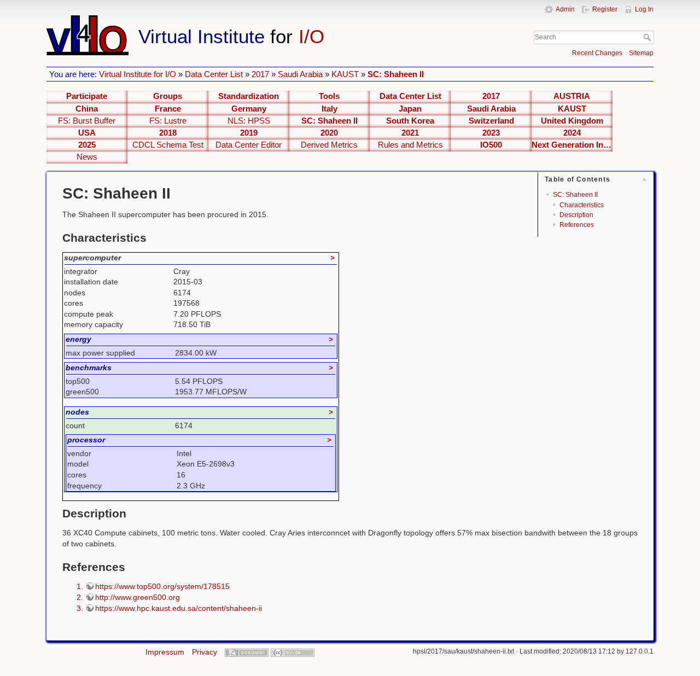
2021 (410, 133)
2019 (249, 133)
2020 (329, 133)
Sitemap (641, 53)
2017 (260, 74)
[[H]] (255, 20)
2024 (572, 133)
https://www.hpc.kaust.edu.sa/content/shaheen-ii (178, 608)
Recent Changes (597, 53)
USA (87, 133)
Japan (410, 108)
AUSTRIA (571, 96)
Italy (329, 108)
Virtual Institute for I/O (137, 74)
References (576, 225)
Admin (565, 9)
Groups (167, 96)
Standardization (248, 96)
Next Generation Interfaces (572, 145)
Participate (86, 96)
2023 (491, 133)
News (87, 157)
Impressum (164, 652)
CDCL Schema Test (167, 145)
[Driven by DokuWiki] (247, 652)
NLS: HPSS (249, 120)
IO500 (491, 145)
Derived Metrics (329, 145)
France (168, 108)
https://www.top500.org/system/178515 (162, 586)
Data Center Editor (248, 145)
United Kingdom (572, 120)
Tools (329, 96)
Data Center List (214, 74)
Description (576, 215)
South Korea (410, 120)
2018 (168, 133)
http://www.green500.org (137, 597)
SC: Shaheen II (396, 74)
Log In (644, 9)
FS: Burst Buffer (86, 120)
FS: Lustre (167, 120)
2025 (87, 145)
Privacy (204, 652)
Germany (248, 108)
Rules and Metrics (410, 145)
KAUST (345, 74)
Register (604, 9)
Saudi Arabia (300, 74)
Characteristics (581, 205)
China (86, 108)
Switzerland (491, 120)
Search (648, 37)
